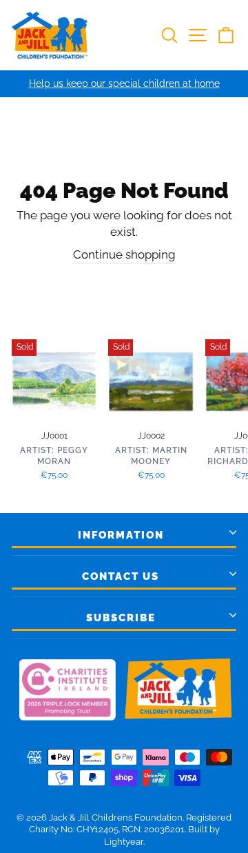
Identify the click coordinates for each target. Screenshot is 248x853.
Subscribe (121, 618)
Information (121, 535)
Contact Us (120, 576)
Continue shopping (124, 254)
